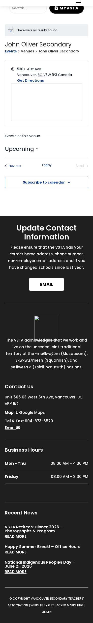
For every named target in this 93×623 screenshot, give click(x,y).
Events (11, 51)
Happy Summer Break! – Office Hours (42, 546)
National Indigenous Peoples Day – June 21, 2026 (40, 564)
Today (47, 165)
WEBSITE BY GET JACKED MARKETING (57, 605)
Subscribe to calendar (44, 182)
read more (16, 536)
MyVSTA (69, 8)
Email (46, 284)
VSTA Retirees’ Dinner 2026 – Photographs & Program (34, 529)
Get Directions (30, 80)
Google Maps (32, 412)
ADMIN (47, 612)
